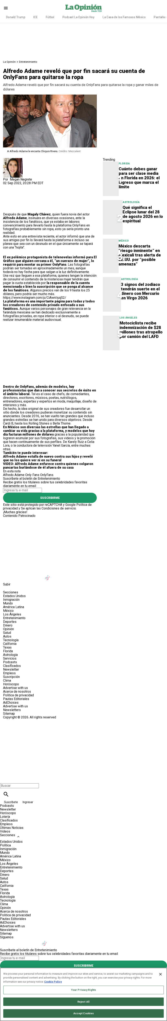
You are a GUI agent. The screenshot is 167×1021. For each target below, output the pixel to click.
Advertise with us (15, 688)
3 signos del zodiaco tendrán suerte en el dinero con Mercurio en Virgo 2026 (140, 291)
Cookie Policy (53, 981)
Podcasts (10, 662)
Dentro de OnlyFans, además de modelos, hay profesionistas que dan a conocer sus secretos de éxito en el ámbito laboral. (49, 390)
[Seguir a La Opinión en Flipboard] (68, 575)
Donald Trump (15, 17)
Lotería (5, 817)
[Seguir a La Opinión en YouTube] (38, 575)
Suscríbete (11, 802)
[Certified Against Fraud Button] (17, 721)
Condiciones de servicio (59, 508)
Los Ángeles (128, 318)
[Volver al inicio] (83, 734)
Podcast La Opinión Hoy (78, 17)
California (9, 644)
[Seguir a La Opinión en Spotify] (88, 575)
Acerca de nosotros (17, 691)
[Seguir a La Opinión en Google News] (58, 575)
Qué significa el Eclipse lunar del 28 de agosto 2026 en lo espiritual (143, 214)
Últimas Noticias (11, 828)
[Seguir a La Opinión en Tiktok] (48, 575)
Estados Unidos (14, 596)
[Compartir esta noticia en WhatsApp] (8, 187)
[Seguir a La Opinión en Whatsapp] (78, 575)
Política (5, 845)
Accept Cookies (83, 1013)
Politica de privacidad (18, 695)
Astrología (131, 202)
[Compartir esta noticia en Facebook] (18, 187)
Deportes (9, 622)
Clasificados (12, 666)
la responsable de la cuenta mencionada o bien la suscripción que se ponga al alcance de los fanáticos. (48, 286)
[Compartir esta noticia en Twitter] (28, 187)
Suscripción (11, 677)
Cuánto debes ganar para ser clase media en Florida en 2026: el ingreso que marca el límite (139, 177)
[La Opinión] (83, 8)
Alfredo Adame (15, 218)
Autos (7, 636)
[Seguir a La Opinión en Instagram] (28, 575)
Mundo (8, 603)
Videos (5, 831)
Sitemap (9, 714)
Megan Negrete (21, 179)
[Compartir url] (7, 208)
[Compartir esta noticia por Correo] (37, 187)
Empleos (9, 673)
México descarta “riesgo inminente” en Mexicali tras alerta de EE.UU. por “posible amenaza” (140, 255)
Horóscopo (11, 684)
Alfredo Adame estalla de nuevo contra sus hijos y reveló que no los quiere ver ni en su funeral (48, 458)
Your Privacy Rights (83, 989)
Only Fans (32, 475)
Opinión (8, 629)
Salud (7, 633)
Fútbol (50, 17)
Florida (124, 163)
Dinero (7, 625)
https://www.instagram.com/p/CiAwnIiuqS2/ (34, 298)
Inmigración (11, 600)
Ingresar (28, 802)
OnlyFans (46, 475)
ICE (35, 17)
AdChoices (11, 702)
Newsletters (12, 710)
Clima (7, 680)
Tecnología (11, 640)
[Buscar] (6, 794)
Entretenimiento (28, 61)
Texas (7, 647)
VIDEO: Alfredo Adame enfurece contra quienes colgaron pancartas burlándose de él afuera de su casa (48, 465)
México (124, 241)
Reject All (83, 1001)
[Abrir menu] (5, 8)
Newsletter (11, 669)
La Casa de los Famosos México (124, 17)
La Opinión (9, 61)
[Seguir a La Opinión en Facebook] (8, 575)
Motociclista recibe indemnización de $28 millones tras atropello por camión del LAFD (141, 330)
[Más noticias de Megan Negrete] (13, 160)
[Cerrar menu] (4, 778)
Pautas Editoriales (16, 699)
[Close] (160, 974)
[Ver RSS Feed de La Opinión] (97, 575)
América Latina (13, 607)
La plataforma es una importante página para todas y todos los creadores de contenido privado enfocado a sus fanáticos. (49, 305)
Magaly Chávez (39, 214)
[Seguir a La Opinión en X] (18, 575)
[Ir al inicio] (83, 535)
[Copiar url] (12, 198)
